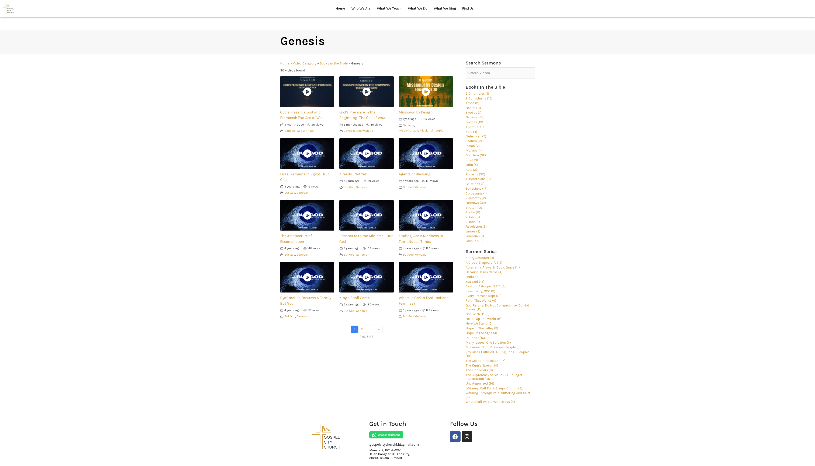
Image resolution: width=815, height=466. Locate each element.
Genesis (290, 131)
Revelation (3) (476, 226)
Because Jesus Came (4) (484, 272)
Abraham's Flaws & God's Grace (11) (493, 267)
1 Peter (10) (474, 208)
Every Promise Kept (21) (484, 296)
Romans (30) (475, 174)
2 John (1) (473, 217)
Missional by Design (416, 112)
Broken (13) (474, 277)
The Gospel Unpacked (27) (485, 361)
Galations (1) (475, 184)
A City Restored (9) (480, 258)
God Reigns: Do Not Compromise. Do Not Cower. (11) (497, 307)
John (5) (472, 165)
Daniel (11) (473, 108)
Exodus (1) (473, 113)
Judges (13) (474, 122)
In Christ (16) (475, 338)
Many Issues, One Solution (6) (488, 342)
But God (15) (475, 282)
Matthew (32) (476, 155)
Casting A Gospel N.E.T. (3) (486, 286)
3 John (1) (473, 222)
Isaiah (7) (473, 146)
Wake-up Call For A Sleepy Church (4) (494, 388)
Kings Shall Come (354, 298)
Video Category (304, 63)
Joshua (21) (474, 241)
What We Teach (389, 8)
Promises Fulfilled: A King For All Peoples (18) (498, 354)
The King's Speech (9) (482, 365)
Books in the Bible (334, 63)
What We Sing (445, 8)
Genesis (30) (475, 117)
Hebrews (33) (476, 203)
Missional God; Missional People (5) (493, 347)
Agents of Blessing (415, 174)
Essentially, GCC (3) (480, 291)
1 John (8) (473, 212)
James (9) (473, 231)
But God (289, 193)
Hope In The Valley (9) (482, 328)
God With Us (305, 131)
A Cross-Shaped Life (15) (484, 262)
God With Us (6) (477, 314)
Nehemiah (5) (476, 136)
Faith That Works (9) (481, 300)
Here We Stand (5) (479, 323)
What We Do (417, 8)
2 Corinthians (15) (479, 98)
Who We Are (361, 8)
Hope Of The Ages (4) (481, 333)
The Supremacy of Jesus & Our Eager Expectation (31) (494, 377)
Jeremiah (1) (475, 236)
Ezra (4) (471, 132)
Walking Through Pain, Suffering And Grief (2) (498, 395)
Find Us (468, 8)
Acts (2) (471, 170)
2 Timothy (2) (476, 198)
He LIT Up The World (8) (483, 319)
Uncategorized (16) (480, 383)
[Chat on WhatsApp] (386, 434)
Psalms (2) (474, 141)
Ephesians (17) (477, 188)
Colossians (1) (476, 193)
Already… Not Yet (352, 174)
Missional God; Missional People (421, 130)
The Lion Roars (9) (479, 370)
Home (340, 8)
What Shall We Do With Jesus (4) (490, 402)
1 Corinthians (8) (478, 179)
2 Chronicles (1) (477, 93)
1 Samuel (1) (475, 127)
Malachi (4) (474, 150)
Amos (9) (472, 103)
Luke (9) (472, 160)
